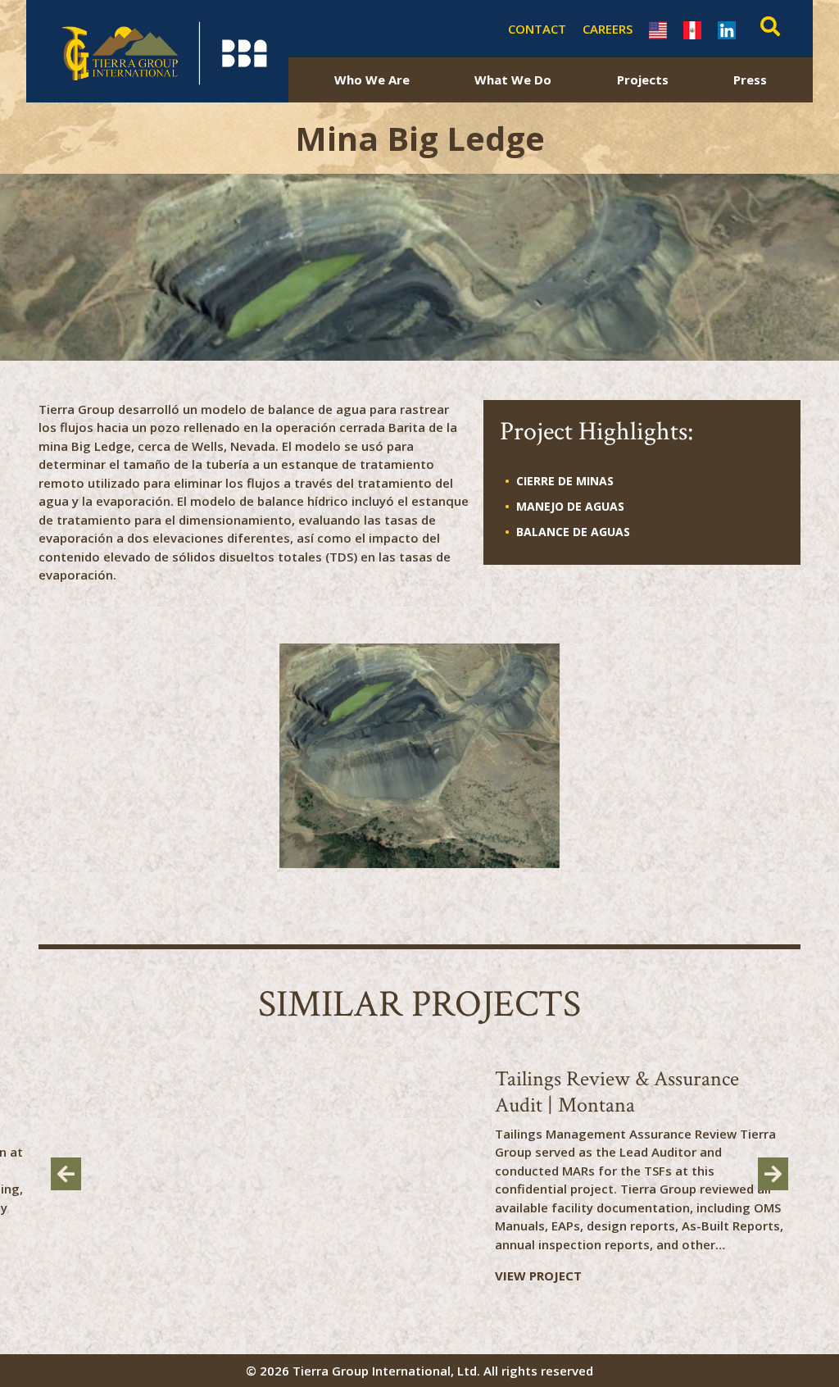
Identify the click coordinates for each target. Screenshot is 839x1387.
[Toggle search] (766, 28)
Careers (608, 28)
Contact (537, 28)
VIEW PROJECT (538, 1275)
